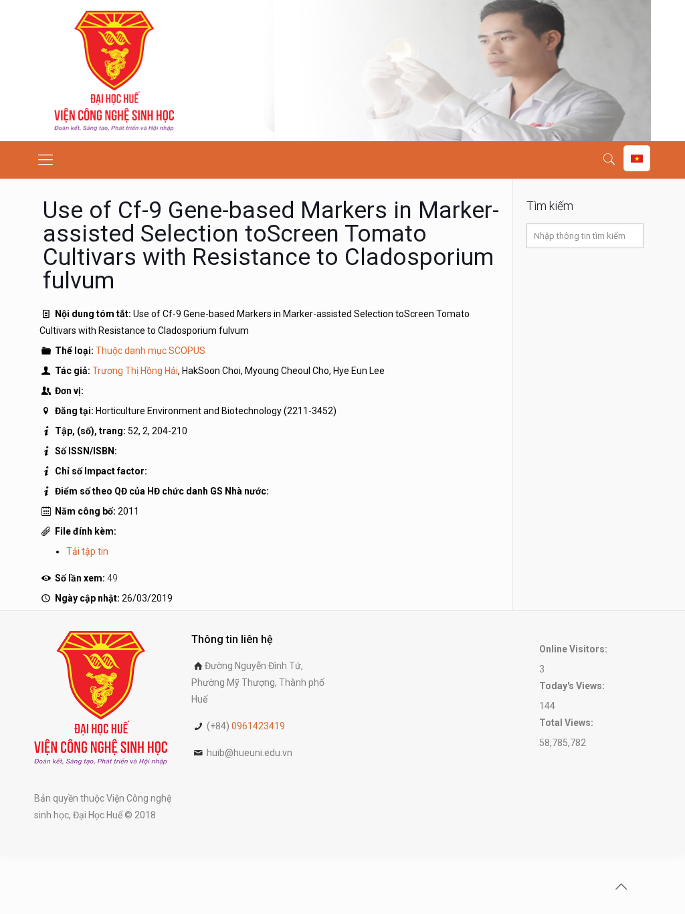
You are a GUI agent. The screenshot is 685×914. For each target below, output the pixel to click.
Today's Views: (573, 685)
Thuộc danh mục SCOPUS (150, 350)
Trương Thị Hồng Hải (135, 370)
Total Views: (567, 722)
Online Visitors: (574, 649)
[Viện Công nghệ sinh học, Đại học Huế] (114, 70)
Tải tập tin (87, 551)
